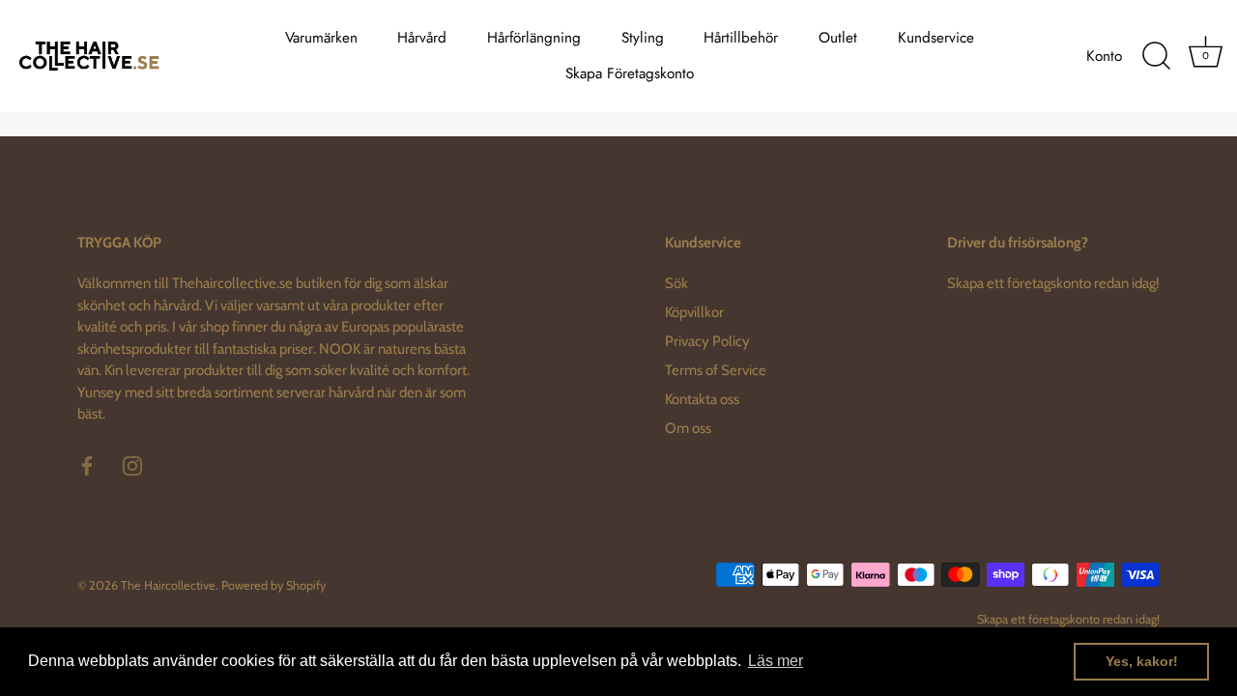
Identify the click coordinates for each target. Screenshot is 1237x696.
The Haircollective (168, 585)
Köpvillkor (694, 312)
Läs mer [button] (775, 660)
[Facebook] (87, 465)
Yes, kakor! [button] (1142, 661)
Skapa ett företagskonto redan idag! (1053, 283)
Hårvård (421, 37)
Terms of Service (715, 370)
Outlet (838, 37)
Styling (642, 37)
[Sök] (1156, 56)
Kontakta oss (702, 399)
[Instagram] (132, 465)
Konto (1104, 56)
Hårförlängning (534, 37)
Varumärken (321, 37)
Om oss (688, 428)
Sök (676, 283)
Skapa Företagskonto (629, 73)
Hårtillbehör (741, 37)
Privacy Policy (707, 341)
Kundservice (936, 37)
